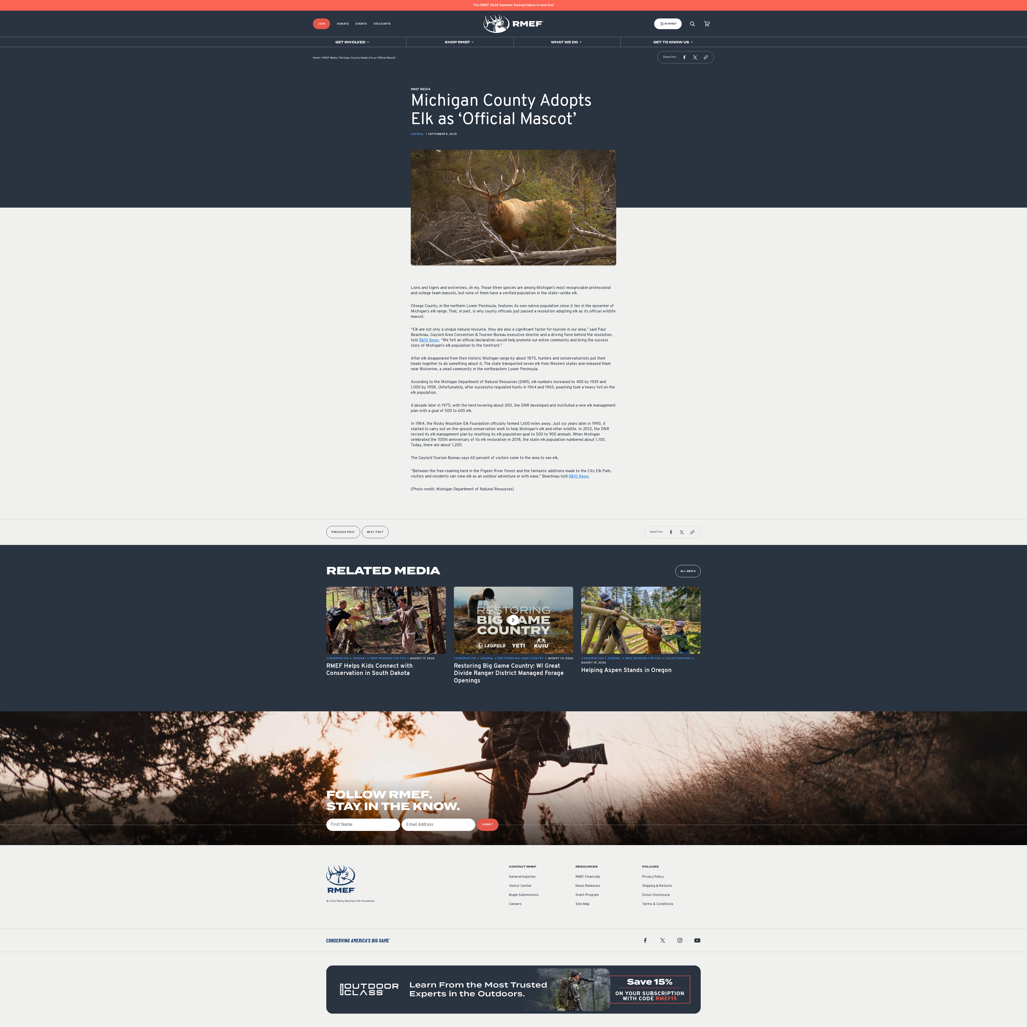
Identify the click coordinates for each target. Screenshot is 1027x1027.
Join (321, 24)
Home (316, 58)
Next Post (375, 532)
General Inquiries (522, 877)
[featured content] (513, 989)
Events (361, 24)
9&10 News (429, 340)
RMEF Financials (588, 877)
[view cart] (707, 23)
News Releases (588, 886)
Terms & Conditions (657, 904)
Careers (515, 904)
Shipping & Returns (657, 886)
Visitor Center (520, 886)
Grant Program (587, 895)
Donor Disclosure (656, 895)
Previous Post (343, 532)
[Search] (692, 23)
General (417, 134)
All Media (688, 571)
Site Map (582, 904)
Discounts (382, 24)
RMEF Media (329, 58)
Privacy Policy (653, 877)
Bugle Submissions (524, 895)
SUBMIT (487, 824)
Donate (343, 24)
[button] (684, 57)
